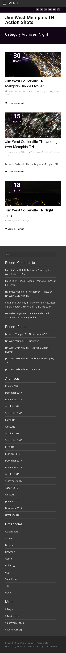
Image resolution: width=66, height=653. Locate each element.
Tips (7, 585)
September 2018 (13, 440)
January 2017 (12, 501)
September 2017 (13, 480)
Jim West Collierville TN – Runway (22, 369)
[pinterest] (58, 10)
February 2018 (12, 453)
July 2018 (9, 446)
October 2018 (12, 433)
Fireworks (10, 551)
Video (8, 592)
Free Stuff (10, 270)
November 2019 (13, 399)
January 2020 (12, 385)
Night (44, 91)
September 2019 (13, 413)
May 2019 (10, 419)
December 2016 (13, 508)
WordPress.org (14, 629)
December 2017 (13, 460)
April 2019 (10, 426)
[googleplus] (50, 10)
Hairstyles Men (13, 291)
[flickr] (41, 10)
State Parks (11, 579)
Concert (9, 538)
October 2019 (12, 406)
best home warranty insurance (21, 302)
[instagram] (45, 10)
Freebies (9, 280)
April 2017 (10, 494)
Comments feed (15, 622)
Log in (10, 609)
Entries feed (13, 616)
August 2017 (11, 487)
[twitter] (37, 10)
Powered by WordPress (16, 646)
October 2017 (12, 474)
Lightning (10, 565)
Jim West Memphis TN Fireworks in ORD (26, 334)
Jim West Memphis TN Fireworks (22, 340)
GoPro (8, 558)
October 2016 (12, 514)
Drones (9, 545)
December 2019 (13, 392)
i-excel (38, 646)
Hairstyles (10, 313)
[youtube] (54, 10)
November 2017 (13, 467)
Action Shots (36, 91)
